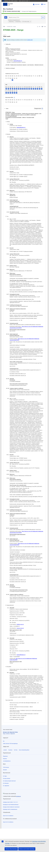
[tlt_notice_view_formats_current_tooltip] (42, 108)
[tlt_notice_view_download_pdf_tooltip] (6, 89)
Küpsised (5, 758)
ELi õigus (5, 776)
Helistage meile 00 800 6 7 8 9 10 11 (10, 802)
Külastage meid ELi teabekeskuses (10, 809)
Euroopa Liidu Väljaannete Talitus (10, 732)
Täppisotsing (11, 21)
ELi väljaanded (6, 785)
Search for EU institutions (8, 815)
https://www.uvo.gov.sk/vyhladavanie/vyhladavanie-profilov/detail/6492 (23, 659)
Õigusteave (5, 756)
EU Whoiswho (6, 783)
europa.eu (18, 796)
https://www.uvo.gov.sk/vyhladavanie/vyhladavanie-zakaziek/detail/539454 (24, 339)
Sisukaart (5, 769)
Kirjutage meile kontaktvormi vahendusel (11, 806)
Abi (3, 741)
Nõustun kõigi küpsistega (11, 848)
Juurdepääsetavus (7, 761)
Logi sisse (37, 4)
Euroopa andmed (6, 778)
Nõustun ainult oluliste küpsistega (26, 848)
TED (4, 26)
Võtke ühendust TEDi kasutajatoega (10, 743)
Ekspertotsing (18, 21)
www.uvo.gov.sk (20, 628)
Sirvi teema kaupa (25, 21)
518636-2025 (30, 39)
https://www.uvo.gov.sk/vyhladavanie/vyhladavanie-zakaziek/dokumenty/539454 (26, 327)
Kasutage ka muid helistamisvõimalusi (10, 804)
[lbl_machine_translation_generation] (14, 97)
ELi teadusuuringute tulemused (9, 780)
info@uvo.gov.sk (20, 624)
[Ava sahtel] (4, 36)
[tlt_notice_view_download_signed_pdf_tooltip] (12, 80)
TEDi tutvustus (6, 767)
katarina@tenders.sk (18, 60)
